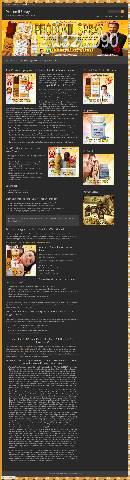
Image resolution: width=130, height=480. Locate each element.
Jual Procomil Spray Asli (19, 349)
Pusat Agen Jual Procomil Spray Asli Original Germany (32, 243)
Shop (105, 16)
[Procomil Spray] (65, 21)
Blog (111, 16)
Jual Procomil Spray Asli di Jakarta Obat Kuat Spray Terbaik (40, 70)
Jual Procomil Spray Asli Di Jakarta (50, 114)
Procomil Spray (18, 11)
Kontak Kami (119, 16)
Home (98, 16)
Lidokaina (31, 319)
